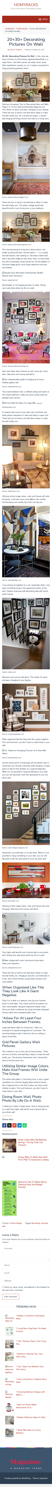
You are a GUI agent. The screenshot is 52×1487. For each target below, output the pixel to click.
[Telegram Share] (19, 1125)
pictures (44, 1223)
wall (3, 1226)
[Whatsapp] (24, 1125)
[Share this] (4, 1125)
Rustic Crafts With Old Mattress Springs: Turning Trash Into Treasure (32, 1142)
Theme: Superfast (40, 1478)
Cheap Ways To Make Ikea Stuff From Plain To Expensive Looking (33, 1158)
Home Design (16, 1223)
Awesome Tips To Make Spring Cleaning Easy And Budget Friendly (32, 1184)
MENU (45, 19)
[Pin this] (14, 1125)
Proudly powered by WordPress (17, 1478)
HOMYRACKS (26, 4)
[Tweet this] (9, 1125)
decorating (35, 1223)
